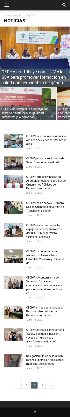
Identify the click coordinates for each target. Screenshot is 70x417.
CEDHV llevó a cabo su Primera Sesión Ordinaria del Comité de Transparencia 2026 (45, 206)
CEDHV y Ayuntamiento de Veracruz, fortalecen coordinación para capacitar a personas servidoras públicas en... (44, 285)
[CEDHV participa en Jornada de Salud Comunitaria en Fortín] (13, 163)
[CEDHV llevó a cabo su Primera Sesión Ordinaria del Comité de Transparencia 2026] (13, 207)
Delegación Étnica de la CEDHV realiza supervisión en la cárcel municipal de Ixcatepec (45, 359)
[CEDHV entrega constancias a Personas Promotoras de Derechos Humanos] (13, 312)
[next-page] (50, 385)
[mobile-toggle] (6, 5)
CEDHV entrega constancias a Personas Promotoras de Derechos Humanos (44, 311)
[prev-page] (18, 385)
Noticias (17, 15)
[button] (64, 5)
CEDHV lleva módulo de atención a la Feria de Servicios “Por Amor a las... (46, 140)
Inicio (7, 15)
